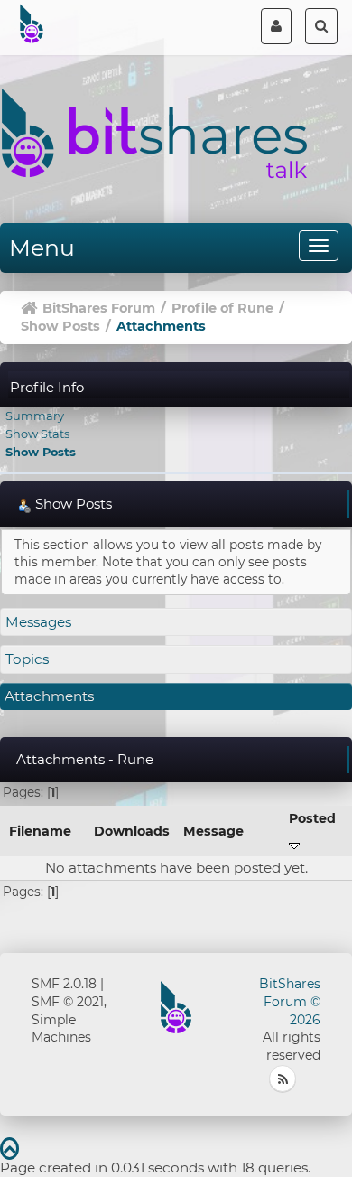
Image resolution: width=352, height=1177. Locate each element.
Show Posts (40, 451)
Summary (34, 415)
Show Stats (37, 433)
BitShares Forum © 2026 (289, 1002)
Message (213, 831)
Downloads (132, 831)
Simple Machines (61, 1029)
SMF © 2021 (68, 1002)
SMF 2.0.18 (64, 984)
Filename (40, 831)
